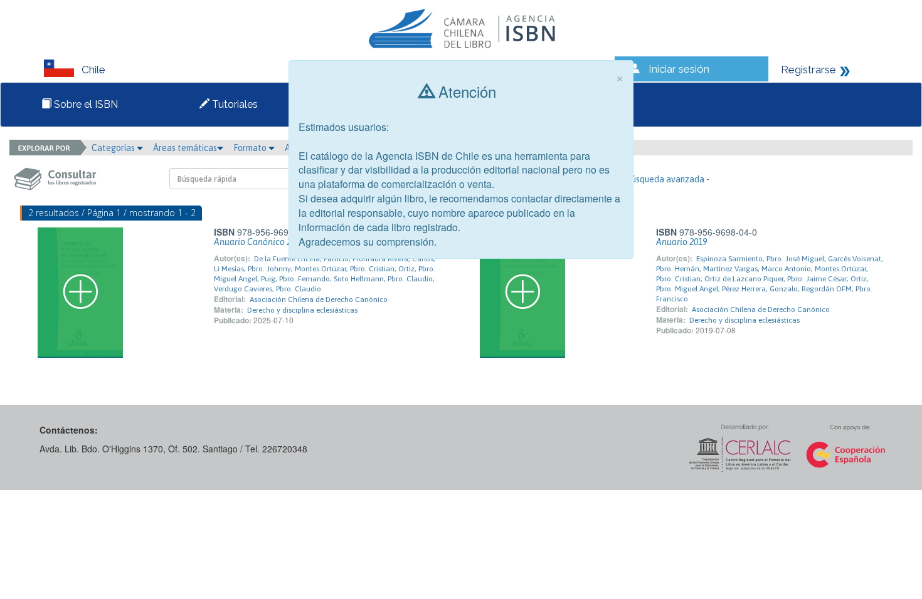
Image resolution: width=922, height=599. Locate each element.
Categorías (114, 148)
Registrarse (808, 69)
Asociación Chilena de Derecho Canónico (319, 299)
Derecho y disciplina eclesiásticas (302, 310)
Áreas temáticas (185, 148)
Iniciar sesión (679, 69)
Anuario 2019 (681, 242)
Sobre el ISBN (84, 104)
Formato (250, 148)
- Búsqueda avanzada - (665, 179)
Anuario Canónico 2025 (259, 242)
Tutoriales (233, 104)
